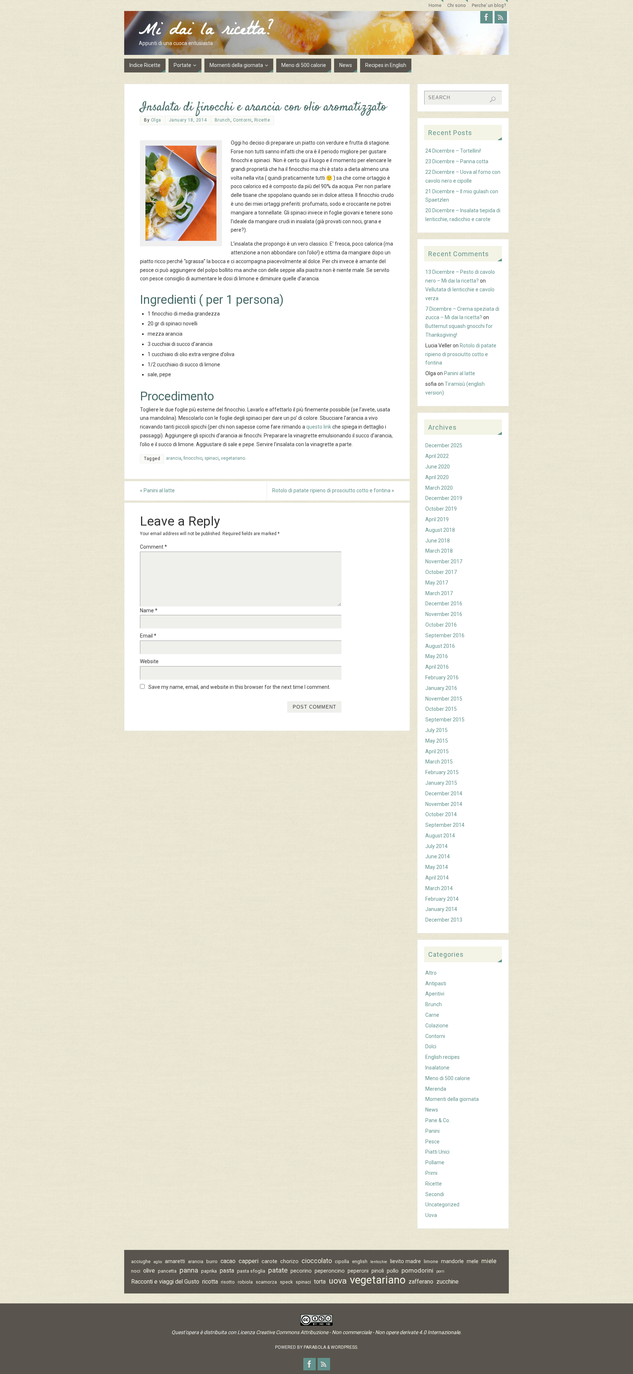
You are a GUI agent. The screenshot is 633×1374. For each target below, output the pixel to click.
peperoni (358, 1271)
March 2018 (439, 551)
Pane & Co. (437, 1120)
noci (135, 1271)
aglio (157, 1261)
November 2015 (443, 699)
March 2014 (439, 888)
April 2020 (437, 477)
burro (212, 1261)
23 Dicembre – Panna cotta (456, 161)
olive (149, 1270)
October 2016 (441, 625)
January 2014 (441, 909)
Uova (431, 1215)
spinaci (211, 458)
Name (149, 610)
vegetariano (233, 458)
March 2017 (439, 593)
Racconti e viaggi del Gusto (165, 1281)
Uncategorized (442, 1204)
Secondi (434, 1194)
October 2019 (441, 509)
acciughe (141, 1261)
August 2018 (440, 530)
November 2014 (443, 804)
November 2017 (443, 561)
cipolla (342, 1261)
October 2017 (441, 572)
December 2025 (443, 445)
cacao (228, 1261)
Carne (432, 1015)
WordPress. (344, 1347)
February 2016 (442, 677)
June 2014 (437, 856)
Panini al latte (157, 490)
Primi (431, 1173)
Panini (432, 1131)
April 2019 (437, 519)
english (359, 1261)
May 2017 (436, 583)
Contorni (242, 120)
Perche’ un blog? (489, 5)
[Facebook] (486, 17)
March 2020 (439, 488)
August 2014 (440, 836)
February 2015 (442, 772)
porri (440, 1271)
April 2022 (437, 456)
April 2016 (437, 667)
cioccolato (316, 1261)
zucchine (447, 1281)
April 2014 (437, 878)
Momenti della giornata (452, 1099)
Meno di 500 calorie (447, 1078)
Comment (153, 547)
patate (278, 1270)
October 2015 (441, 709)
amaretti (175, 1261)
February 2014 (442, 899)
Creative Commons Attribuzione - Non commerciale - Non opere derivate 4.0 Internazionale (358, 1332)
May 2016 (436, 656)
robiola (245, 1282)
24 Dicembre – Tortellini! (453, 151)
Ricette (262, 120)
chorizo (289, 1261)
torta (320, 1281)
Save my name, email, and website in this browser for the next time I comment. (239, 687)
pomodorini (417, 1270)
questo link (318, 427)
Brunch (222, 120)
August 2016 (440, 646)
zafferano (420, 1281)
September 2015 (444, 720)
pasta (227, 1270)
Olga (156, 120)
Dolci (430, 1046)
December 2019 (443, 498)
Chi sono (456, 5)
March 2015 (439, 762)
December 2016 (443, 603)
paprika (209, 1271)
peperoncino (330, 1271)
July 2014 (436, 846)
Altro (431, 973)
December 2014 (443, 793)
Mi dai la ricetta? (206, 31)
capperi (248, 1261)
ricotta (210, 1281)
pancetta (167, 1271)
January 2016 (441, 688)
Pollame (434, 1162)
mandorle (452, 1261)
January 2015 (441, 783)
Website (149, 661)
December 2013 (443, 920)
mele (472, 1261)
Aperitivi (434, 994)
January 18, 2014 (188, 120)
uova (338, 1281)
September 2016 (444, 635)
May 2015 (436, 741)
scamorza (266, 1282)
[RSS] (501, 17)
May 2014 (436, 867)
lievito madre (405, 1261)
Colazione (436, 1025)
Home (435, 5)
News (431, 1110)
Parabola (315, 1347)
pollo (393, 1271)
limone (431, 1261)
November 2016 (443, 614)
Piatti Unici (437, 1152)
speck (286, 1282)
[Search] (492, 99)
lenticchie (378, 1261)
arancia (173, 458)
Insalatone (437, 1068)
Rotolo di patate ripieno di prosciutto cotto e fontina (333, 490)
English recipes (442, 1057)
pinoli (377, 1271)
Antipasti (435, 983)
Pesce (432, 1142)
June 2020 (437, 467)
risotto (228, 1282)
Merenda (435, 1089)
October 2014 (441, 814)
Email (148, 636)
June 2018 (437, 541)
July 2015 (436, 730)
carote (269, 1261)
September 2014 (444, 825)
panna (188, 1270)
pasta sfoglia (251, 1271)
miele (488, 1261)
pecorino (301, 1271)
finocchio (193, 458)
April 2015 (437, 751)
